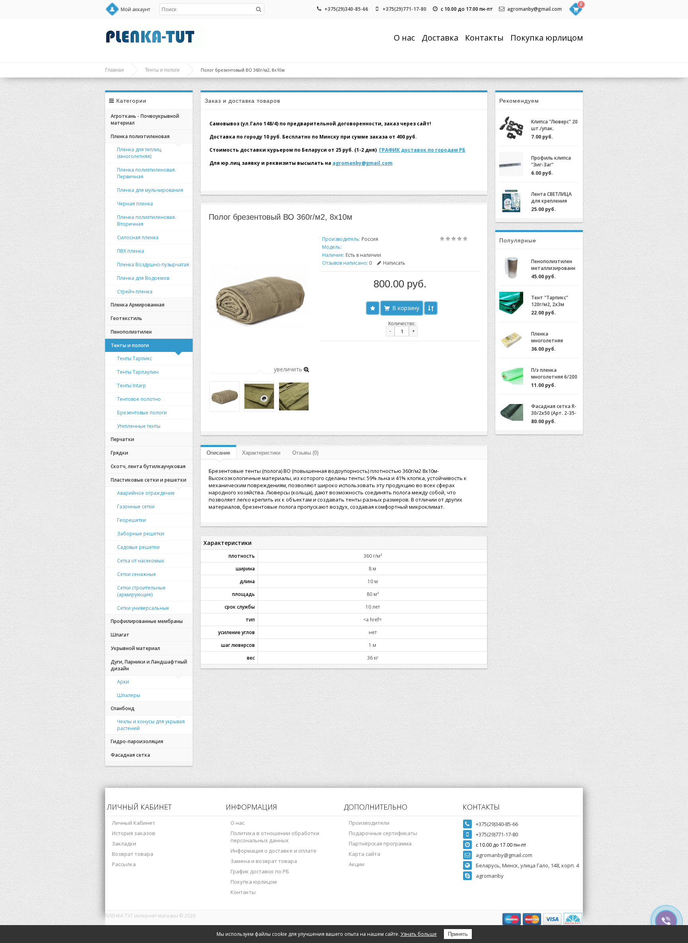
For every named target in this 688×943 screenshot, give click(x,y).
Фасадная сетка (130, 755)
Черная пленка (135, 203)
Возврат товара (132, 853)
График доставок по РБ (260, 871)
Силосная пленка (137, 237)
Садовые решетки (138, 547)
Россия (370, 239)
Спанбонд (123, 708)
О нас (404, 37)
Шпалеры (128, 695)
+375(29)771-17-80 (404, 9)
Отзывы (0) (305, 453)
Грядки (119, 452)
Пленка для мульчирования (150, 190)
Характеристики (261, 453)
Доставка (440, 37)
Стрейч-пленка (134, 291)
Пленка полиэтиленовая (140, 136)
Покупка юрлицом (546, 37)
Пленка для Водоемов (143, 278)
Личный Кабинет (133, 822)
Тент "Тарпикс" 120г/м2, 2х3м (549, 301)
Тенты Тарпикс (134, 358)
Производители (369, 822)
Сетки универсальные (143, 608)
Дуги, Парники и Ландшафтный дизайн (149, 665)
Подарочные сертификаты (383, 833)
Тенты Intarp (131, 385)
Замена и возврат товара (264, 861)
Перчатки (122, 439)
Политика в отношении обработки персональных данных (275, 837)
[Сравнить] (431, 308)
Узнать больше (419, 934)
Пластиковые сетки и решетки (148, 479)
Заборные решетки (140, 533)
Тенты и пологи (162, 70)
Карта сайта (364, 853)
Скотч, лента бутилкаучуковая (148, 466)
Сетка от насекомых (140, 560)
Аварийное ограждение (146, 493)
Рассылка (124, 864)
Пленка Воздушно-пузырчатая (153, 264)
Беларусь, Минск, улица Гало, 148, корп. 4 (527, 865)
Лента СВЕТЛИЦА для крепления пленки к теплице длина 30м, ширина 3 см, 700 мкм (554, 197)
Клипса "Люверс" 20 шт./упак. (554, 125)
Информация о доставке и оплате (274, 850)
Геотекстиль (126, 318)
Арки (123, 681)
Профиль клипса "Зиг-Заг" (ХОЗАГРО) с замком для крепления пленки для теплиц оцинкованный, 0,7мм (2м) (553, 161)
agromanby (490, 875)
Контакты (484, 37)
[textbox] (212, 9)
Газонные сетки (135, 506)
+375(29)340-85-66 (346, 9)
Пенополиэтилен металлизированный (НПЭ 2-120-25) (553, 264)
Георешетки (131, 520)
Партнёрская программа (380, 843)
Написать (394, 263)
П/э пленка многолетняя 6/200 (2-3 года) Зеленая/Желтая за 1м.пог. (554, 373)
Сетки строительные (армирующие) (141, 591)
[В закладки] (372, 308)
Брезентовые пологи (142, 412)
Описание (218, 453)
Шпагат (120, 634)
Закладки (124, 843)
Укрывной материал (135, 648)
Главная (114, 70)
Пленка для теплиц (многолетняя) (139, 153)
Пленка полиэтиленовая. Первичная (146, 173)
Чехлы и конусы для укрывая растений (151, 725)
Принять (458, 934)
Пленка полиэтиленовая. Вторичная (146, 220)
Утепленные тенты (138, 426)
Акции (356, 864)
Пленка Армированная (137, 304)
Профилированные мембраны (147, 621)
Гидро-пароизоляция (137, 741)
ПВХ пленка (130, 251)
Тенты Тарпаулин (137, 372)
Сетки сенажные (136, 574)
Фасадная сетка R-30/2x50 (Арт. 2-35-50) (554, 409)
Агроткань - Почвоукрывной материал (145, 119)
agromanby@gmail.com (534, 9)
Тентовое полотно (139, 399)
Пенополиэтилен (131, 331)
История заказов (133, 833)
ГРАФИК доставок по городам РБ (422, 149)
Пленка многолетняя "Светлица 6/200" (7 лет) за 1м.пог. (552, 337)
